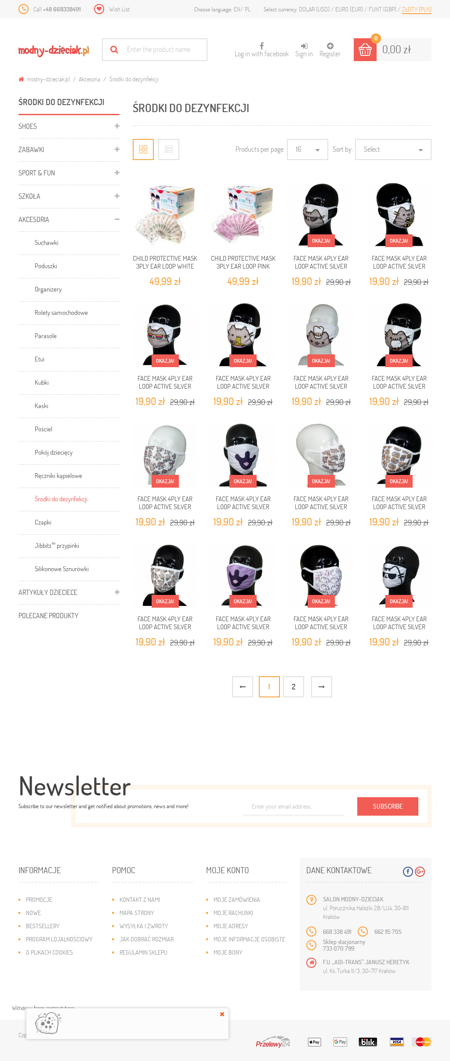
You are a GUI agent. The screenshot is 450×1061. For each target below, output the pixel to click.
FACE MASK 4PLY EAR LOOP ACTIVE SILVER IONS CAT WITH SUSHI (399, 266)
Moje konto (227, 869)
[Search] (114, 49)
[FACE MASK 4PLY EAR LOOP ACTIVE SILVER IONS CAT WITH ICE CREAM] (399, 335)
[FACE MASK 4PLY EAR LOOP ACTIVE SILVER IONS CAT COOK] (321, 335)
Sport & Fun (36, 172)
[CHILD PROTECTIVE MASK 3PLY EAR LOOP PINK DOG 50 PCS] (243, 214)
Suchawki (46, 242)
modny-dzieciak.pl (47, 79)
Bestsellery (42, 926)
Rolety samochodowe (61, 312)
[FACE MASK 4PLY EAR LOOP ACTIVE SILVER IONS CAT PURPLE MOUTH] (243, 575)
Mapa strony (137, 912)
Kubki (42, 382)
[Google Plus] (420, 872)
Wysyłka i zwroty (144, 926)
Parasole (46, 335)
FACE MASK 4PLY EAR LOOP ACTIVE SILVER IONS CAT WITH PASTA (243, 386)
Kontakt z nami (140, 899)
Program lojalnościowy (59, 939)
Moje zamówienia (237, 899)
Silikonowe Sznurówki (62, 568)
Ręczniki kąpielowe (58, 475)
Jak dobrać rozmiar (147, 939)
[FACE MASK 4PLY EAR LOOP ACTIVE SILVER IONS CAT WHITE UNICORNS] (321, 575)
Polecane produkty (48, 615)
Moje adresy (231, 926)
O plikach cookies (49, 952)
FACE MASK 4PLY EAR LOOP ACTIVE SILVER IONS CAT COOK (321, 386)
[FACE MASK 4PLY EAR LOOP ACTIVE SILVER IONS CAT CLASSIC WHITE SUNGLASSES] (399, 575)
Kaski (41, 405)
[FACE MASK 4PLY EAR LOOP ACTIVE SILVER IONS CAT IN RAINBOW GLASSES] (165, 335)
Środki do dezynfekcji (61, 498)
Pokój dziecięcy (54, 452)
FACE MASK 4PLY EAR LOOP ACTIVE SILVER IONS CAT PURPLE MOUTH (243, 626)
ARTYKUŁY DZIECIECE (47, 592)
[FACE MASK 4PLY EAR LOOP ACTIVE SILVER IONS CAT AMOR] (321, 455)
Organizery (48, 288)
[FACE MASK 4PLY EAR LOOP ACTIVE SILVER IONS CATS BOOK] (399, 455)
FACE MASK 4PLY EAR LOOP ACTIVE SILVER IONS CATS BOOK (399, 506)
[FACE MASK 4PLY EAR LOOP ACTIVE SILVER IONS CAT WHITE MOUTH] (243, 455)
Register (330, 53)
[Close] (222, 1014)
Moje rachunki (233, 912)
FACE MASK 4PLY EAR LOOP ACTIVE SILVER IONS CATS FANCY (165, 626)
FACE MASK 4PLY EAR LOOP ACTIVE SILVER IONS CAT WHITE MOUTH (243, 506)
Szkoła (29, 196)
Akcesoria (89, 79)
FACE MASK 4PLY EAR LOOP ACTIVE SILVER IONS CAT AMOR (321, 506)
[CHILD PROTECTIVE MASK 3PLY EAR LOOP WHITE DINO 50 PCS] (165, 214)
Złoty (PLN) (417, 9)
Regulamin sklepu (143, 952)
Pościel (43, 428)
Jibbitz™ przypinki (57, 545)
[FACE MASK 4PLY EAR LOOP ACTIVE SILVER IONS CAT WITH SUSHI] (399, 214)
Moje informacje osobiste (249, 939)
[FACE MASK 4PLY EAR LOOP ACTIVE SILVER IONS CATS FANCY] (165, 575)
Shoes (27, 126)
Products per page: (260, 148)
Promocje (39, 899)
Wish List (119, 9)
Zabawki (31, 149)
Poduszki (46, 265)
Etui (39, 358)
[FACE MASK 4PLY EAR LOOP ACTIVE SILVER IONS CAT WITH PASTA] (243, 335)
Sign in (304, 53)
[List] (168, 149)
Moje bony (228, 952)
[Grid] (143, 149)
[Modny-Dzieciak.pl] (53, 51)
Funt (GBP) (383, 9)
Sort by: (343, 148)
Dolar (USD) (315, 9)
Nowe (33, 912)
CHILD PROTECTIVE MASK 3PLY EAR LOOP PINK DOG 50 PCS (243, 266)
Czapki (43, 522)
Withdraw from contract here (43, 1008)
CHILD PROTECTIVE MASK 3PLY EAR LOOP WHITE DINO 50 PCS (165, 266)
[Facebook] (408, 872)
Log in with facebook (262, 50)
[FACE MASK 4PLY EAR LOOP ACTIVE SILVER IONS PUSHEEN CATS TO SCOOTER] (165, 455)
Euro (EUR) (349, 9)
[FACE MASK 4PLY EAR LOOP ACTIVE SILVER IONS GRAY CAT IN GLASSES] (321, 214)
